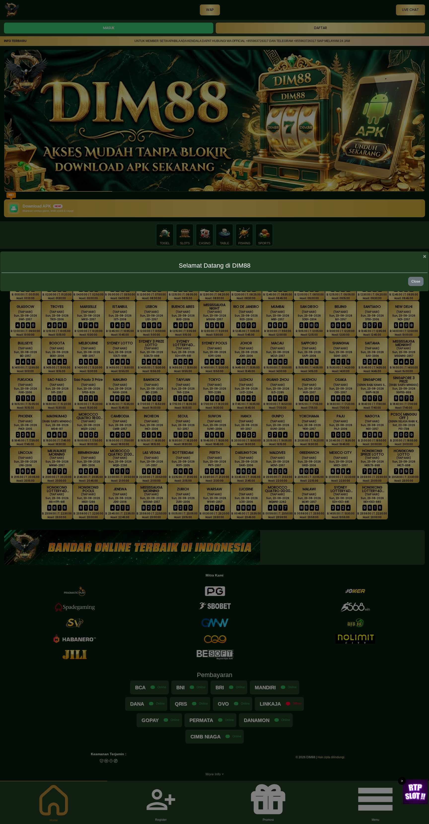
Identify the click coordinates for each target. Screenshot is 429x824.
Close (415, 281)
